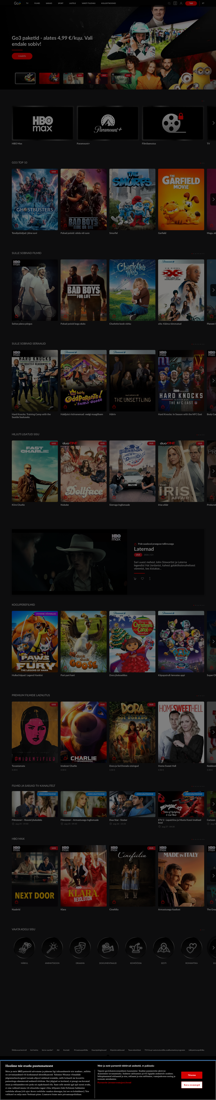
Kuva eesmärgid (192, 1084)
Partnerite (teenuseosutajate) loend (114, 1082)
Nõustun (192, 1075)
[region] (108, 1080)
